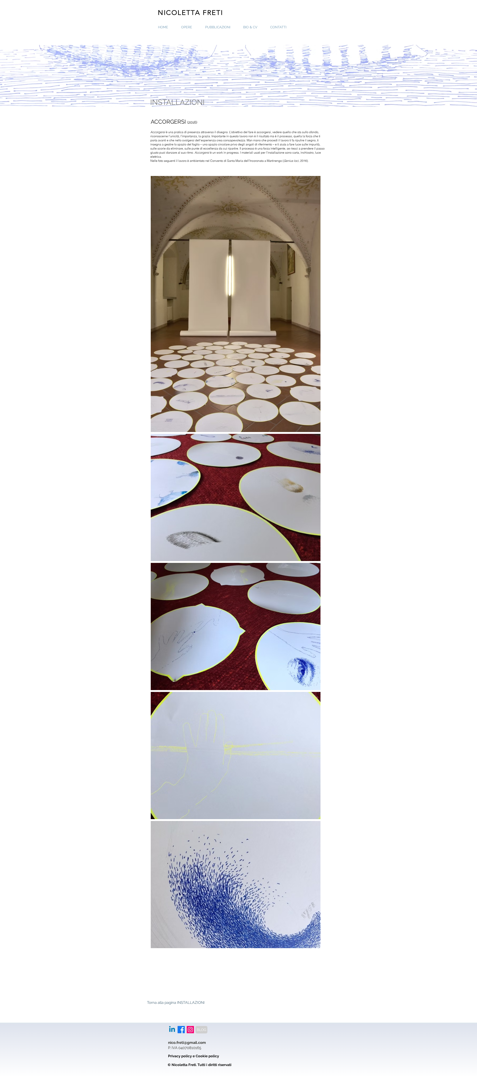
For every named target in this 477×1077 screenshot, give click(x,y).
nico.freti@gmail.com (187, 1042)
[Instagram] (190, 1029)
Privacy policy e (182, 1056)
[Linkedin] (172, 1029)
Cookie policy (207, 1056)
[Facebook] (181, 1029)
